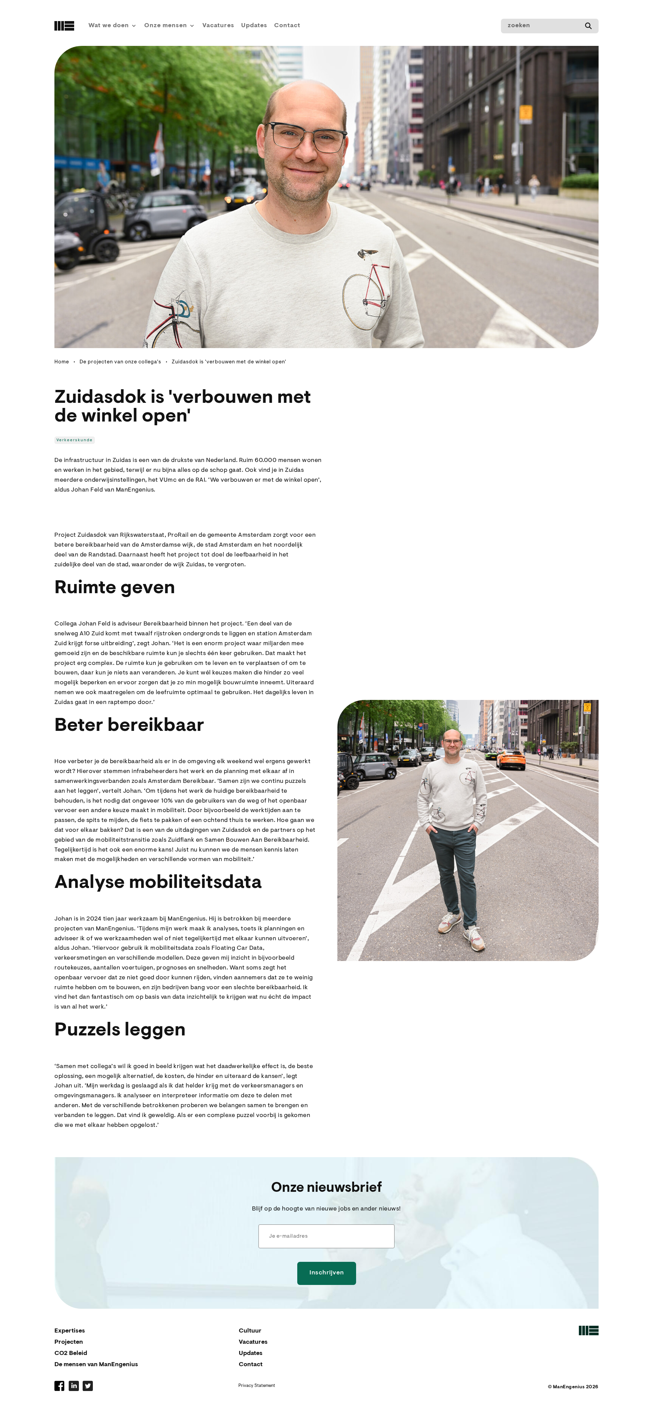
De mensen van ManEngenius (96, 1365)
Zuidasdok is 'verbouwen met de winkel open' (229, 362)
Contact (287, 26)
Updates (254, 26)
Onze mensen (165, 26)
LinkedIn (74, 1386)
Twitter (88, 1386)
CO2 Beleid (70, 1354)
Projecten (68, 1342)
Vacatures (218, 26)
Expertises (69, 1331)
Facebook (59, 1386)
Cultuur (250, 1331)
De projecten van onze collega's (120, 362)
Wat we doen (108, 26)
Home (61, 362)
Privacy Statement (256, 1386)
